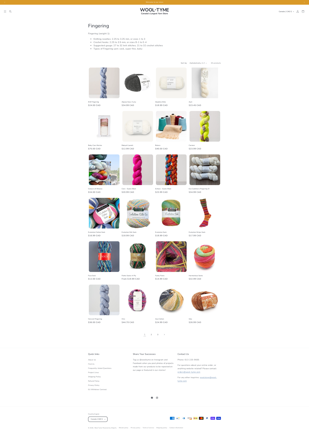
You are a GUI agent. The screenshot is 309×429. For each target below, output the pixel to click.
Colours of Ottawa (95, 189)
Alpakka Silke (160, 102)
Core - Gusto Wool (129, 189)
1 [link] (144, 334)
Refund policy (123, 428)
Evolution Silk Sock (129, 232)
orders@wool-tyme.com (189, 372)
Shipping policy (161, 428)
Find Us (91, 364)
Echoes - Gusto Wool (163, 189)
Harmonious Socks (196, 276)
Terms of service (148, 428)
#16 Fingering (93, 102)
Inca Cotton (159, 319)
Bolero (157, 145)
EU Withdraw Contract (97, 389)
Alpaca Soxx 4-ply (129, 102)
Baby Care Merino (95, 145)
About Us (92, 360)
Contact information (176, 428)
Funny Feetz (160, 276)
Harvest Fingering (95, 319)
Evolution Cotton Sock (96, 232)
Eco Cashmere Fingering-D (199, 189)
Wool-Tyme (98, 428)
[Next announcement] (304, 2)
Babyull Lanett (127, 145)
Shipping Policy (94, 377)
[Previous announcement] (4, 2)
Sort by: (184, 63)
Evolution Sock (161, 232)
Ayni (190, 102)
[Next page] (164, 334)
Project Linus (93, 372)
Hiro (123, 319)
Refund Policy (93, 381)
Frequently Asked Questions (100, 368)
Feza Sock (92, 276)
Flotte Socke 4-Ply (129, 276)
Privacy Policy (93, 385)
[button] (5, 11)
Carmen (192, 145)
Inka (190, 319)
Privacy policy (135, 428)
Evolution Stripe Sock (197, 232)
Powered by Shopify (110, 428)
